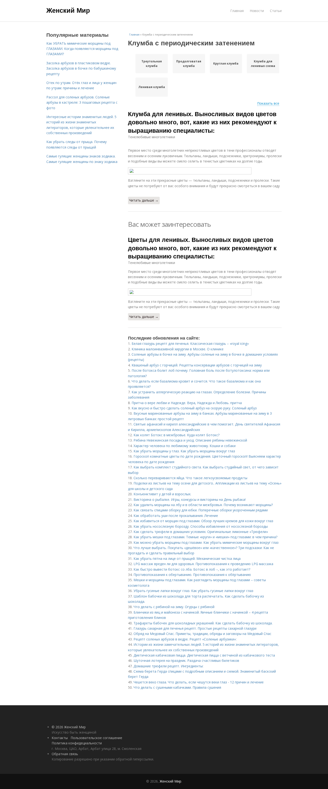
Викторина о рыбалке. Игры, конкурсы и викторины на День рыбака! (190, 499)
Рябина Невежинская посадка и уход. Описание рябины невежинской (190, 440)
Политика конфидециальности (77, 743)
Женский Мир (68, 10)
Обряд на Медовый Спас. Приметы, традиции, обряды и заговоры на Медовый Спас (202, 633)
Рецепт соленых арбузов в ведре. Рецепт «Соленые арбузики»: (185, 639)
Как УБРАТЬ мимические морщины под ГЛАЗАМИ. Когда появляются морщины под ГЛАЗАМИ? (82, 48)
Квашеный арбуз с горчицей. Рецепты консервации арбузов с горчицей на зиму (197, 365)
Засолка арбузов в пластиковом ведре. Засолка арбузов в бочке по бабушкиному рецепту (81, 68)
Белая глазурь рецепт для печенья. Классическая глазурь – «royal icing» (190, 343)
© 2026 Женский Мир (69, 727)
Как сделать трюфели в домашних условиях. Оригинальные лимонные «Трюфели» (201, 531)
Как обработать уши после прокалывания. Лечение (176, 515)
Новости (257, 10)
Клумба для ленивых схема (263, 63)
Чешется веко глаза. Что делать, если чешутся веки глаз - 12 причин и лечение (199, 682)
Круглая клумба (225, 63)
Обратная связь (65, 754)
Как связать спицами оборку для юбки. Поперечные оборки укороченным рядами (201, 510)
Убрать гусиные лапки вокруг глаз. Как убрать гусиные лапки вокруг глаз (193, 590)
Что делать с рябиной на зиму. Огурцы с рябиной (174, 606)
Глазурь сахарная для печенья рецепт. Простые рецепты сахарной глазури (195, 628)
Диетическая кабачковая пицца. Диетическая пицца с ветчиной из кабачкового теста (204, 655)
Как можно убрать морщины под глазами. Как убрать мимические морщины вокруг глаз (206, 542)
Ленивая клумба (151, 87)
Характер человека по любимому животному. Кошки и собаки (185, 445)
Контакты (60, 737)
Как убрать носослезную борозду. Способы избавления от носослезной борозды (201, 526)
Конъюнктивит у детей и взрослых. (162, 494)
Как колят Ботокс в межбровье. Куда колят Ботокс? (176, 435)
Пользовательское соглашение (96, 737)
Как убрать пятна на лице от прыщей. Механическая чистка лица (187, 558)
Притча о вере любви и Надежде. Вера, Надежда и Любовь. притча (187, 402)
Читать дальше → (143, 200)
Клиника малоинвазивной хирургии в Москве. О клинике (178, 349)
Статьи (276, 10)
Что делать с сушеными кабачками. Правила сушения (177, 687)
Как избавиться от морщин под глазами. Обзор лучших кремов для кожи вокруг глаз (203, 521)
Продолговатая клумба (188, 63)
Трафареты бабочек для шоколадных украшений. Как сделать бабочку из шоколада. (203, 623)
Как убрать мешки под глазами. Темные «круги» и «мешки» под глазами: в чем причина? (205, 537)
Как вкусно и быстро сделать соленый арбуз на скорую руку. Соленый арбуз (194, 408)
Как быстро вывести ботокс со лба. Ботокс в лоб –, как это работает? (192, 569)
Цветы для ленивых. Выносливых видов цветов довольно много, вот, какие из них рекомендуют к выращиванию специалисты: (202, 247)
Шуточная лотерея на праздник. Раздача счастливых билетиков (186, 660)
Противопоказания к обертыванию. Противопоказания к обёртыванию (192, 574)
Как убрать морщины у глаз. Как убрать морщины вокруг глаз (184, 451)
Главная (237, 10)
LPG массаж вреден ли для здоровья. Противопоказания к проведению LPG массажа (203, 564)
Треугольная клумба (151, 63)
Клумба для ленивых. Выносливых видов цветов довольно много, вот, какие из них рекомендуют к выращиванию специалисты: (202, 122)
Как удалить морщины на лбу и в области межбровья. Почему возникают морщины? (203, 504)
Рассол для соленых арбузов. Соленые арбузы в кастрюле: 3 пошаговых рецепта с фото (81, 102)
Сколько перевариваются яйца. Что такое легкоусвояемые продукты (190, 478)
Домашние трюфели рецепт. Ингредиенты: (168, 666)
